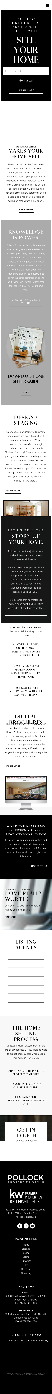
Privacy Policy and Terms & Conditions (26, 1374)
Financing (26, 1273)
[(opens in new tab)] (26, 1179)
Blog (26, 1265)
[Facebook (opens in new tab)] (19, 1225)
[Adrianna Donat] (26, 1001)
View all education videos (26, 301)
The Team (26, 1269)
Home (26, 1244)
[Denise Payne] (26, 967)
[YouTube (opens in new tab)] (32, 1225)
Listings (26, 1248)
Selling (26, 1256)
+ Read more (26, 209)
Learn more (26, 90)
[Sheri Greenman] (26, 984)
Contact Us (39, 866)
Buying (26, 1252)
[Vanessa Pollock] (26, 958)
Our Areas (26, 1260)
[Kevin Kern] (26, 976)
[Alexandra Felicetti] (26, 993)
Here (26, 392)
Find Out (11, 917)
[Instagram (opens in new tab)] (26, 1225)
